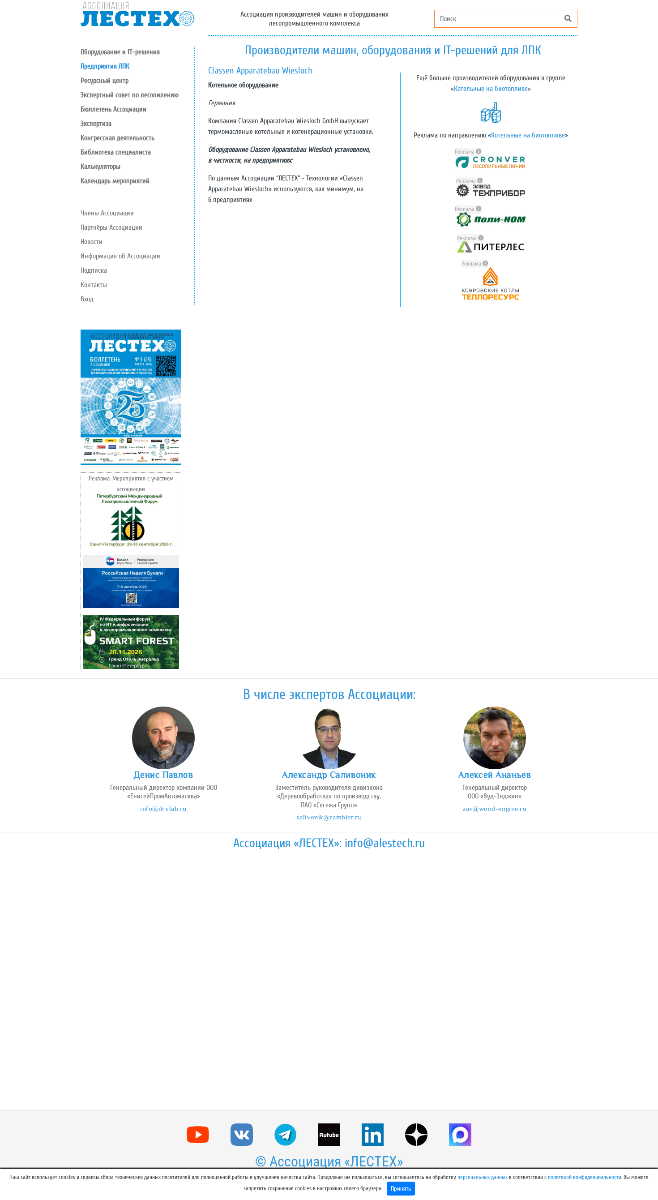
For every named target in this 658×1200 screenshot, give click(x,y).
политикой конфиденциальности (584, 1177)
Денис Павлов (163, 775)
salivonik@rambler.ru (329, 817)
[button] (137, 80)
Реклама (465, 152)
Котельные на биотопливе (491, 89)
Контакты (94, 285)
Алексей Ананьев (494, 775)
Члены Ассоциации (107, 213)
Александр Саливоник (329, 775)
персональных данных (482, 1177)
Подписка (94, 270)
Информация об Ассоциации (120, 256)
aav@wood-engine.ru (494, 808)
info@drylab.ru (163, 808)
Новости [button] (92, 242)
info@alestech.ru (385, 843)
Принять (401, 1188)
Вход (87, 299)
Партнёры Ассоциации (111, 227)
